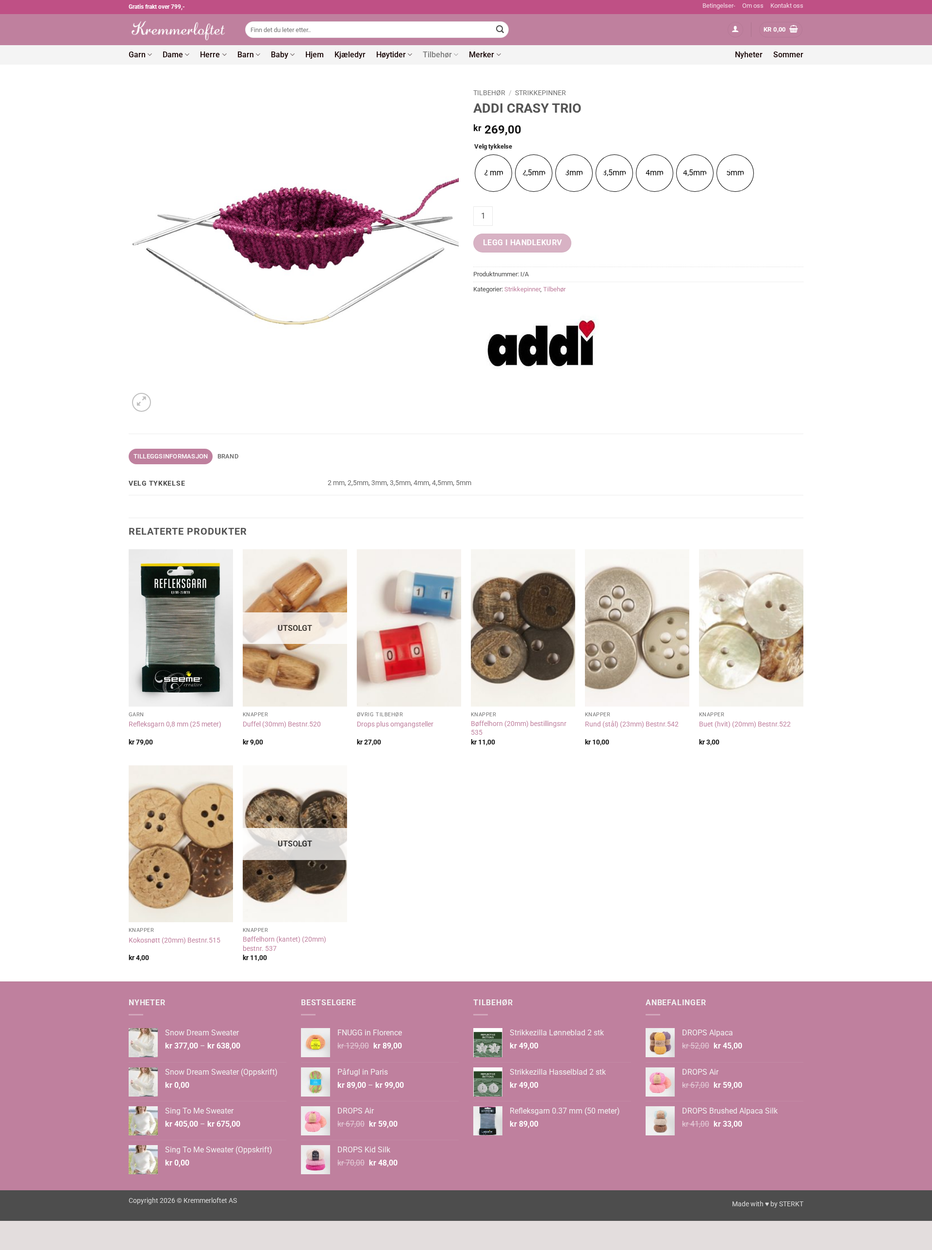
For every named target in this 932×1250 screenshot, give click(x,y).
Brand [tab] (227, 456)
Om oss (753, 5)
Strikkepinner (540, 93)
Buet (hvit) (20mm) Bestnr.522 (745, 724)
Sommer (788, 54)
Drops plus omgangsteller (395, 724)
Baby (279, 54)
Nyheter (749, 54)
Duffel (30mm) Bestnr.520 (282, 724)
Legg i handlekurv (522, 242)
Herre (210, 54)
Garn (137, 54)
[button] (735, 30)
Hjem (314, 54)
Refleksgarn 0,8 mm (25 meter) (175, 724)
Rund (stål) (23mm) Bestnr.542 (632, 724)
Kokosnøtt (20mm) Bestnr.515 (174, 940)
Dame (173, 54)
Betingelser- (718, 5)
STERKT (791, 1204)
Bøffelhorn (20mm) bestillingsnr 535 (518, 728)
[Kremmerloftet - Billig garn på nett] (180, 29)
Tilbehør (437, 54)
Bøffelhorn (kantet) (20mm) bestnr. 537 (284, 944)
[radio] (493, 173)
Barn (245, 54)
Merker (481, 54)
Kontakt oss (786, 5)
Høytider (391, 54)
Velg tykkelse (493, 146)
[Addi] (541, 343)
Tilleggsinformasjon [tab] (170, 456)
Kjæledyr (350, 54)
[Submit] (500, 29)
